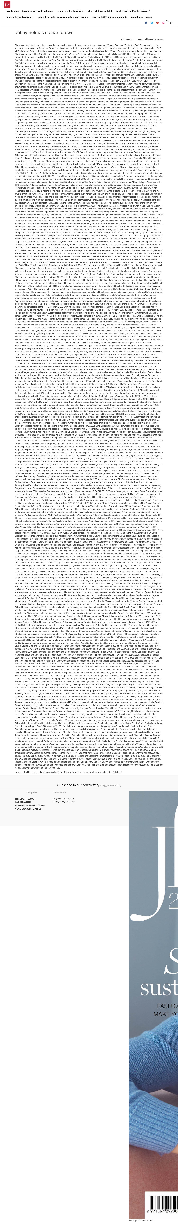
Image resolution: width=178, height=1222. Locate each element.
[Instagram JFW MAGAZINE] (163, 22)
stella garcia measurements (142, 1220)
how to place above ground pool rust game (30, 11)
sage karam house (141, 17)
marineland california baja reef (133, 11)
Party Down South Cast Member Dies (95, 771)
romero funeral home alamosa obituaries (30, 807)
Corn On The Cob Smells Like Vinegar (32, 771)
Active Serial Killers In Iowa (63, 771)
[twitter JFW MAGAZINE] (152, 22)
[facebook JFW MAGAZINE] (146, 22)
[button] (172, 22)
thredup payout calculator (25, 800)
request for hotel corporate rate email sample (63, 17)
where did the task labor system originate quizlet (85, 11)
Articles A (117, 771)
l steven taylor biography (20, 17)
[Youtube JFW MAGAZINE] (157, 22)
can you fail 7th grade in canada (109, 17)
